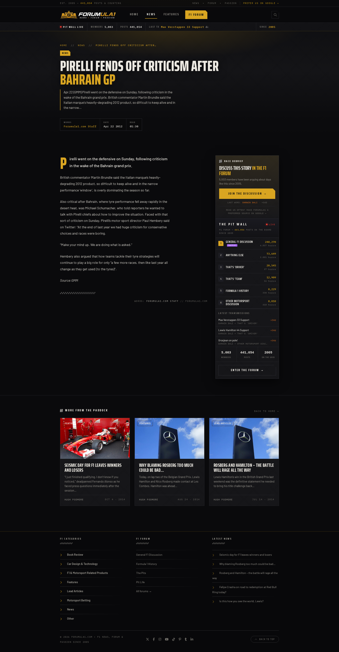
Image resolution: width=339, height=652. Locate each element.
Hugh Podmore (74, 499)
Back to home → (266, 411)
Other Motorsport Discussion (238, 303)
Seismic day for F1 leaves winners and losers (93, 467)
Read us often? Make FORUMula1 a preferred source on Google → (247, 212)
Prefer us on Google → (261, 3)
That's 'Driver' (235, 267)
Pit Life (140, 582)
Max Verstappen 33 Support (182, 27)
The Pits (141, 573)
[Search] (275, 14)
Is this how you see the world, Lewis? (241, 601)
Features (171, 14)
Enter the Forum (247, 370)
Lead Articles (222, 423)
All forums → (144, 591)
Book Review (75, 554)
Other (70, 618)
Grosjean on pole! (228, 340)
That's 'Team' (234, 279)
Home (134, 14)
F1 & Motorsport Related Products (87, 573)
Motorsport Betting (78, 600)
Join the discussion (247, 193)
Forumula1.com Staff (80, 126)
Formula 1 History (237, 291)
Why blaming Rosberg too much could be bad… (166, 467)
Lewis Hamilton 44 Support (233, 330)
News (151, 14)
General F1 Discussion (239, 242)
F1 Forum (196, 14)
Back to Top (267, 639)
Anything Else (235, 255)
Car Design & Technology (82, 563)
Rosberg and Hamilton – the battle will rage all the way (244, 467)
